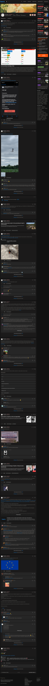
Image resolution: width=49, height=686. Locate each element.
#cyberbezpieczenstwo (8, 80)
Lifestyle (41, 98)
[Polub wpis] (35, 21)
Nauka (38, 98)
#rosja (46, 108)
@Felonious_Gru (6, 499)
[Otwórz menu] (32, 21)
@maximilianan (7, 581)
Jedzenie (46, 101)
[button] (9, 100)
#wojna (42, 108)
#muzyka (44, 112)
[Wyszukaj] (21, 1)
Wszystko (38, 91)
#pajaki (2, 235)
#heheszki (2, 430)
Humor (41, 95)
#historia (38, 115)
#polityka (2, 72)
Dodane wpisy (3, 18)
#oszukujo (2, 80)
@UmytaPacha (5, 189)
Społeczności (40, 1)
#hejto (38, 116)
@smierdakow (7, 479)
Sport (38, 95)
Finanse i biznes (39, 102)
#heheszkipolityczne (10, 559)
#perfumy (43, 119)
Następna (32, 672)
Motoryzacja (39, 99)
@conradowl (5, 548)
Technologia (45, 95)
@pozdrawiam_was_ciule (9, 578)
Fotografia (45, 98)
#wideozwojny (39, 118)
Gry (46, 97)
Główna (24, 1)
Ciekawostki (46, 94)
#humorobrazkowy (40, 111)
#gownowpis (14, 80)
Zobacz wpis (6, 200)
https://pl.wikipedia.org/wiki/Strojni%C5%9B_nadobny (9, 237)
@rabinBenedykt (4, 281)
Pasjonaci (38, 103)
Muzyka (44, 97)
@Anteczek (5, 31)
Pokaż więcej (19, 330)
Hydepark (42, 91)
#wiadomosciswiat (44, 115)
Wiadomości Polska (40, 93)
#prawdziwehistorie (7, 208)
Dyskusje (29, 1)
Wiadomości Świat (40, 94)
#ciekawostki (39, 109)
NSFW (42, 103)
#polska (42, 116)
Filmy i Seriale (39, 97)
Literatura (39, 101)
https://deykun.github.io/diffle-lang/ (6, 655)
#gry (45, 116)
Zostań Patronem (44, 55)
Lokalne (45, 103)
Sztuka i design (44, 99)
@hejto (2, 22)
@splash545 (10, 267)
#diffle (3, 608)
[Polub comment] (34, 30)
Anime (42, 101)
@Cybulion (7, 537)
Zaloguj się (46, 1)
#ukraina (38, 108)
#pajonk (8, 235)
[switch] (6, 1)
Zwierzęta (44, 102)
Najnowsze (34, 1)
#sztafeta (44, 118)
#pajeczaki (5, 235)
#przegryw (39, 119)
